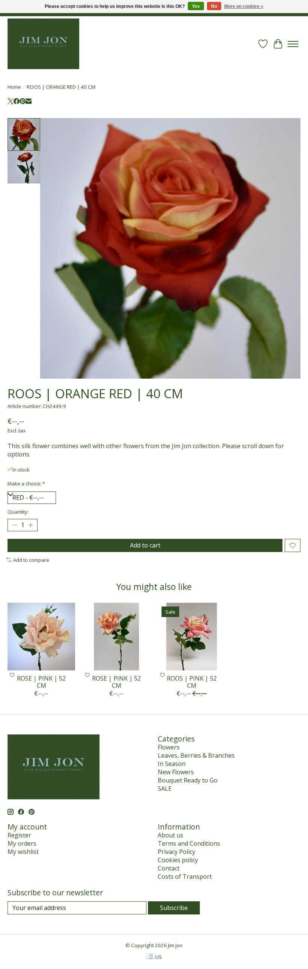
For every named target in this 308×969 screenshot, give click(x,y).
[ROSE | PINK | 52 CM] (41, 636)
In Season (172, 764)
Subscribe (174, 908)
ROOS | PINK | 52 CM (192, 682)
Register (19, 835)
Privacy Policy (176, 852)
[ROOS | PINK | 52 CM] (191, 636)
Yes (196, 6)
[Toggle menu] (292, 44)
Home (14, 86)
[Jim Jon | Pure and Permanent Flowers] (43, 43)
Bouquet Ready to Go (187, 780)
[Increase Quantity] (30, 525)
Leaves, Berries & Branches (196, 755)
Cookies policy (178, 860)
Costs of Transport (185, 876)
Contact (169, 868)
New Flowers (176, 772)
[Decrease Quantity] (15, 525)
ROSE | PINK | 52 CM (41, 682)
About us (170, 835)
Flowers (169, 747)
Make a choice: (26, 483)
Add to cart (145, 545)
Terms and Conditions (189, 843)
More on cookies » (243, 6)
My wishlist (23, 852)
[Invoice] (151, 957)
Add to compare (31, 560)
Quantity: (18, 511)
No (214, 6)
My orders (22, 843)
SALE (165, 788)
